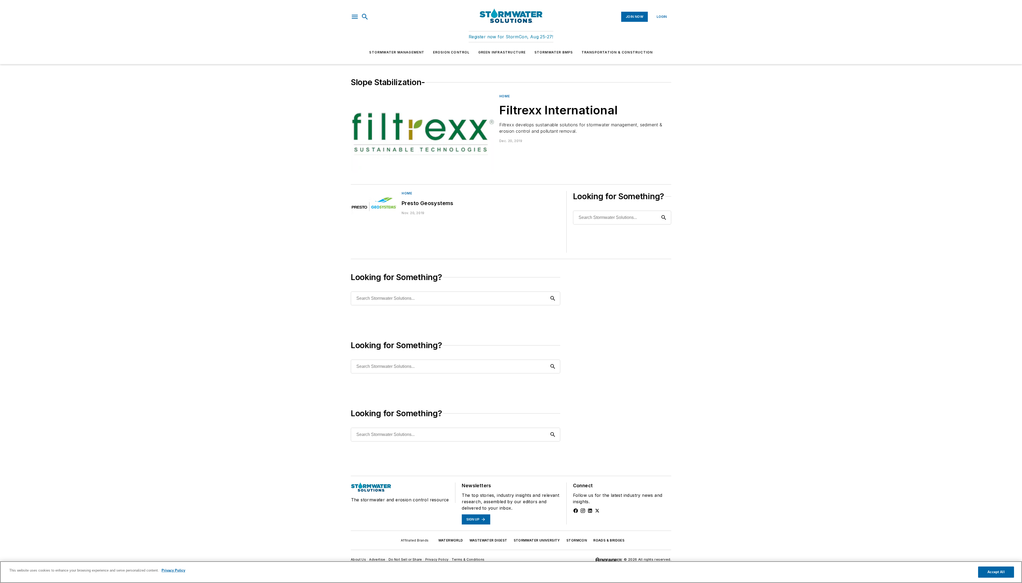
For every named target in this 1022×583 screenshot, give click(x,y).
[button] (355, 17)
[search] (365, 17)
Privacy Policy (437, 559)
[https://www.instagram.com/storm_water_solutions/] (583, 510)
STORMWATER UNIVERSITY (537, 540)
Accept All (995, 572)
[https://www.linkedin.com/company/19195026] (590, 510)
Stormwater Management (396, 52)
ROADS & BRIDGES (608, 540)
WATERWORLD (450, 540)
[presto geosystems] (374, 204)
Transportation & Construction (617, 52)
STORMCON (576, 540)
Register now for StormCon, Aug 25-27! (511, 36)
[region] (511, 572)
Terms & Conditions (468, 559)
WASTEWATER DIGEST (488, 540)
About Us (358, 559)
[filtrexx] (423, 134)
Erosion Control (451, 52)
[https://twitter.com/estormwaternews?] (597, 510)
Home (504, 96)
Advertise (377, 559)
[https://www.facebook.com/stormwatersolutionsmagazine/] (575, 510)
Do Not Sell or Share (405, 559)
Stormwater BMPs (553, 52)
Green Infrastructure (502, 52)
